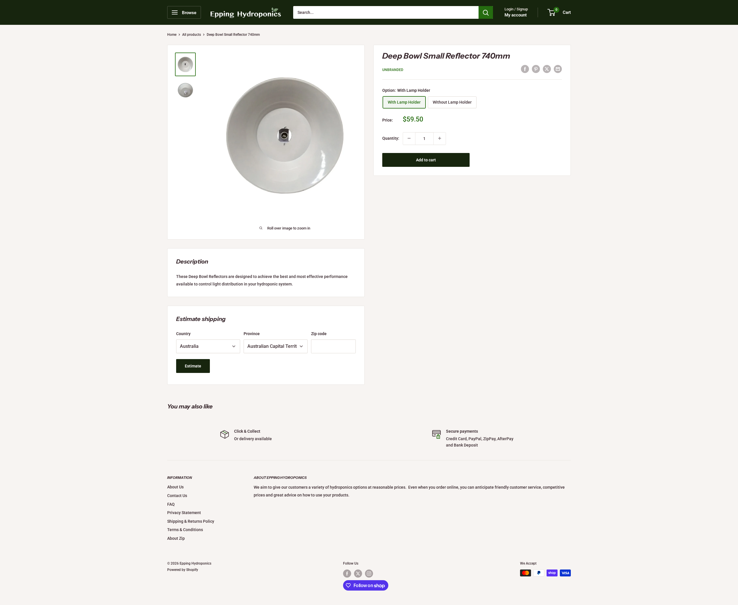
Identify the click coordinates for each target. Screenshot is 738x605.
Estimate (193, 366)
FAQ (171, 504)
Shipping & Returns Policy (190, 521)
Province (252, 333)
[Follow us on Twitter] (358, 573)
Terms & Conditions (185, 529)
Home (171, 35)
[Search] (486, 12)
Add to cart (426, 159)
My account (515, 15)
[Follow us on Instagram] (369, 573)
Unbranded (392, 70)
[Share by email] (558, 69)
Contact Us (177, 495)
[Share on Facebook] (525, 69)
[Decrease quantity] (409, 138)
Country (183, 333)
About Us (175, 487)
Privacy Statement (184, 512)
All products (191, 35)
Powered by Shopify (182, 570)
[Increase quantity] (440, 138)
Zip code (319, 333)
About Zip (176, 538)
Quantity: (390, 138)
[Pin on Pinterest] (536, 69)
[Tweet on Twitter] (547, 69)
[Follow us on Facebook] (347, 573)
